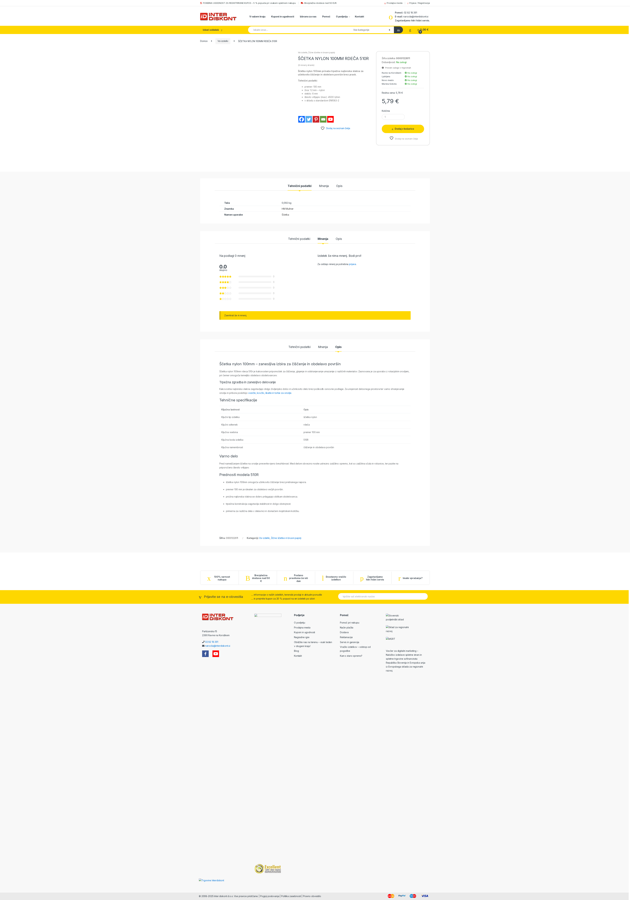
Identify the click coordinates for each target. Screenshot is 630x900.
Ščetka (285, 214)
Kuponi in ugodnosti (282, 16)
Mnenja (324, 186)
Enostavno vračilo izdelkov (336, 578)
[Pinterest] (316, 119)
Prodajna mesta (394, 3)
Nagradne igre (301, 637)
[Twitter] (308, 119)
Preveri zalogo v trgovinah (397, 68)
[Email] (323, 119)
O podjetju (342, 16)
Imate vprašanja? (412, 578)
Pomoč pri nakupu (349, 622)
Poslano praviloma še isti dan (298, 578)
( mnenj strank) (306, 65)
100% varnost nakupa (222, 578)
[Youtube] (330, 119)
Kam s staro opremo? (351, 655)
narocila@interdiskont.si (415, 16)
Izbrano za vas (308, 16)
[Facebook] (301, 119)
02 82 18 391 (410, 12)
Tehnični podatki (300, 186)
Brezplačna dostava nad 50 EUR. (320, 3)
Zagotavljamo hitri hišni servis (375, 578)
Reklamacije (346, 637)
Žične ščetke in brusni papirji (321, 52)
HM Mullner (288, 208)
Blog (296, 650)
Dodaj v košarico (404, 128)
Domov (204, 41)
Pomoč (326, 16)
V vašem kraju (257, 16)
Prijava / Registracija (419, 3)
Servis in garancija (349, 642)
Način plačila (346, 627)
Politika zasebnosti (291, 896)
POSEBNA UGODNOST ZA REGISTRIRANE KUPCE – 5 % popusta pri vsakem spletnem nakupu (249, 3)
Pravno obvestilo (312, 896)
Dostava (344, 632)
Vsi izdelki (223, 41)
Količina (386, 110)
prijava (352, 264)
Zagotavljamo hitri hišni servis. (412, 20)
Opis (339, 186)
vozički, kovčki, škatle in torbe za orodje (269, 393)
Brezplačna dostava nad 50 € (261, 578)
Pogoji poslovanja (269, 896)
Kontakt (359, 16)
